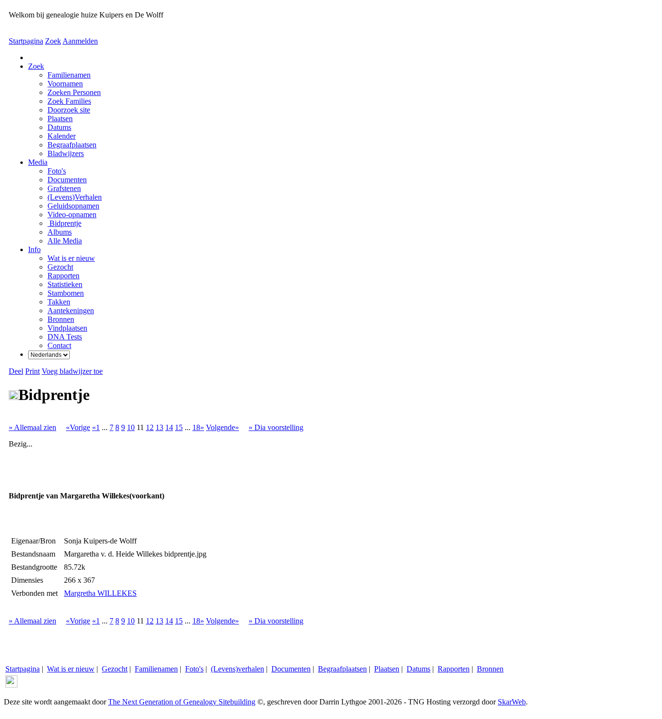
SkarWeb (512, 702)
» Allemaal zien (32, 427)
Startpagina (26, 41)
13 (159, 427)
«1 (96, 427)
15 (179, 427)
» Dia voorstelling (276, 427)
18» (198, 427)
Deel (16, 371)
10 (131, 427)
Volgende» (222, 427)
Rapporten (454, 669)
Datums (418, 669)
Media (37, 162)
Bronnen (490, 669)
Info (34, 249)
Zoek (53, 41)
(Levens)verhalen (237, 669)
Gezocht (114, 669)
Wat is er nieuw (71, 669)
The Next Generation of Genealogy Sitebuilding (181, 702)
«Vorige (78, 427)
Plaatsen (386, 669)
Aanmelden (80, 41)
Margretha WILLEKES (100, 593)
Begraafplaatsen (342, 669)
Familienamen (156, 669)
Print (32, 371)
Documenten (291, 669)
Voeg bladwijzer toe (72, 371)
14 (169, 427)
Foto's (194, 669)
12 (150, 427)
